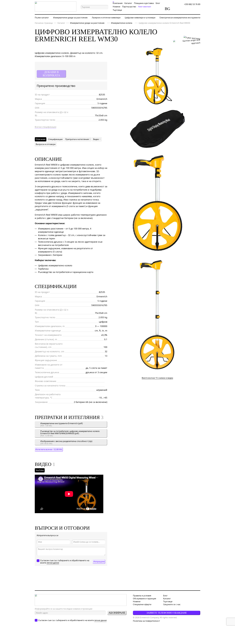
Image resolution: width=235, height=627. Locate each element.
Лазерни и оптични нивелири (106, 17)
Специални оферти (142, 604)
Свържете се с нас (172, 604)
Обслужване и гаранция (144, 598)
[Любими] (183, 8)
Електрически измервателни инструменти (180, 17)
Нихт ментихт (144, 6)
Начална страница (44, 23)
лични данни (53, 562)
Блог (158, 3)
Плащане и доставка (144, 3)
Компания (118, 3)
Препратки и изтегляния (77, 139)
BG (167, 8)
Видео (97, 139)
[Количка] (189, 8)
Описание (40, 139)
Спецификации (55, 139)
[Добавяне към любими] (96, 47)
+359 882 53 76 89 (192, 4)
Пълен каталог (42, 17)
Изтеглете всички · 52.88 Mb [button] (48, 449)
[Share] (105, 47)
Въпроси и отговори (45, 144)
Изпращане (99, 561)
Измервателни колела (121, 23)
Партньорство (129, 6)
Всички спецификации (45, 127)
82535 (102, 94)
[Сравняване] (176, 8)
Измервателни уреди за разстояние (70, 17)
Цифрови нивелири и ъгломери (140, 17)
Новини (116, 6)
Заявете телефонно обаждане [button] (167, 612)
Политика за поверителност (146, 621)
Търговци (117, 10)
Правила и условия (142, 595)
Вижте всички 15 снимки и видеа (157, 378)
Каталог (128, 3)
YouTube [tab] (40, 470)
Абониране (117, 612)
